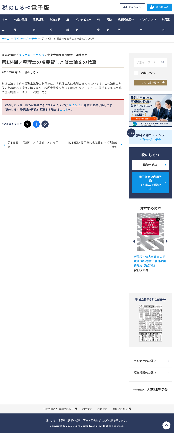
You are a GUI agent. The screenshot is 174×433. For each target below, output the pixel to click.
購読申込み (162, 7)
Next (167, 241)
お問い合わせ (120, 409)
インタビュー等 (83, 24)
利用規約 (103, 409)
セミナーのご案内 (145, 360)
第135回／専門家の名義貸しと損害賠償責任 (92, 145)
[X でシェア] (27, 124)
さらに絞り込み (150, 82)
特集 (98, 24)
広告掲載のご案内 (145, 372)
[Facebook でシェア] (36, 124)
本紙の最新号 (20, 24)
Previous (133, 241)
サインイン (135, 7)
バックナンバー (148, 24)
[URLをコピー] (45, 124)
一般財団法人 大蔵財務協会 (58, 409)
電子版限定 (38, 24)
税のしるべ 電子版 (25, 7)
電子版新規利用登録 (150, 182)
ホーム (4, 24)
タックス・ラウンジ (32, 55)
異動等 (109, 24)
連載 (67, 24)
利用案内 (166, 24)
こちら (63, 109)
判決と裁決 (55, 24)
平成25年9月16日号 (25, 38)
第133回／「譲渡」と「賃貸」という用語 (33, 145)
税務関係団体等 (126, 24)
